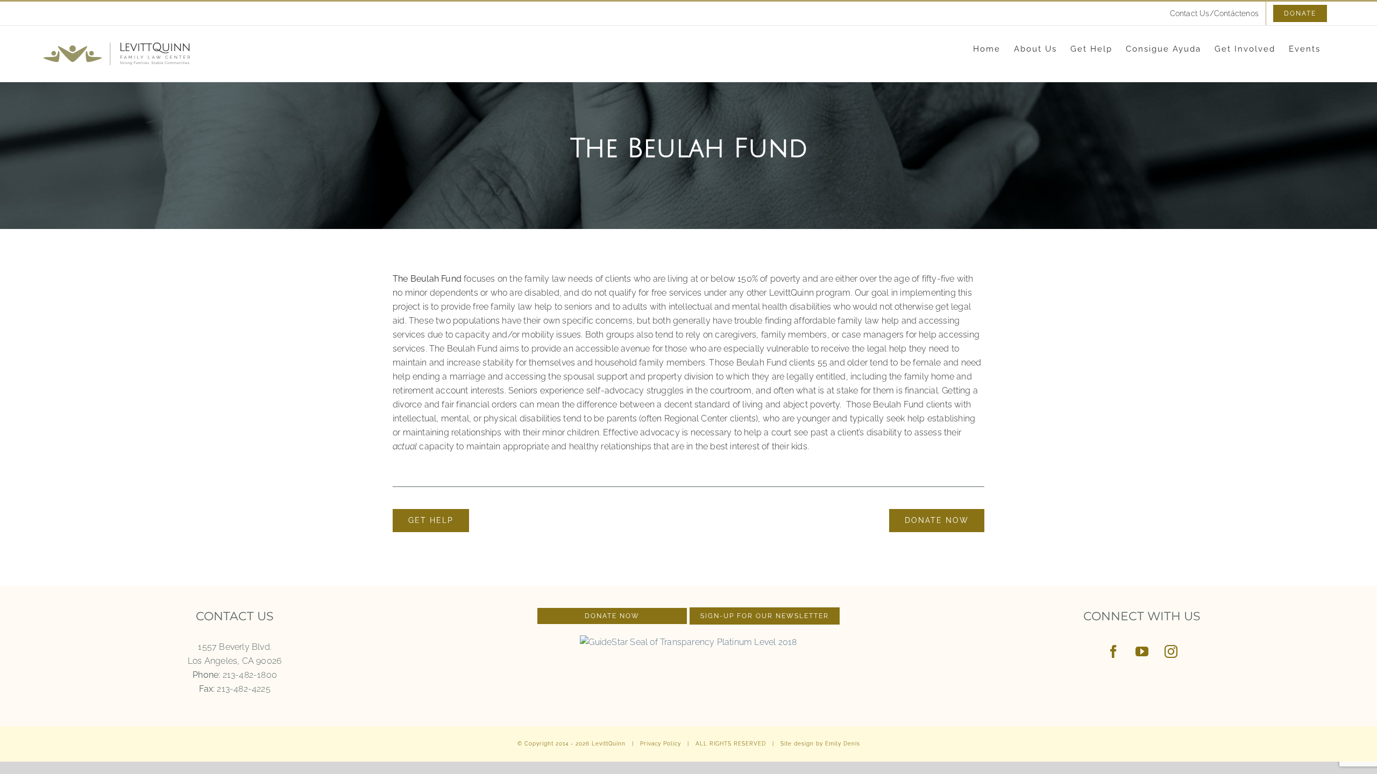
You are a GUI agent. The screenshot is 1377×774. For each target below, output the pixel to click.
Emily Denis (842, 744)
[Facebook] (1113, 651)
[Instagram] (1171, 651)
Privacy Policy (660, 744)
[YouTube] (1142, 651)
